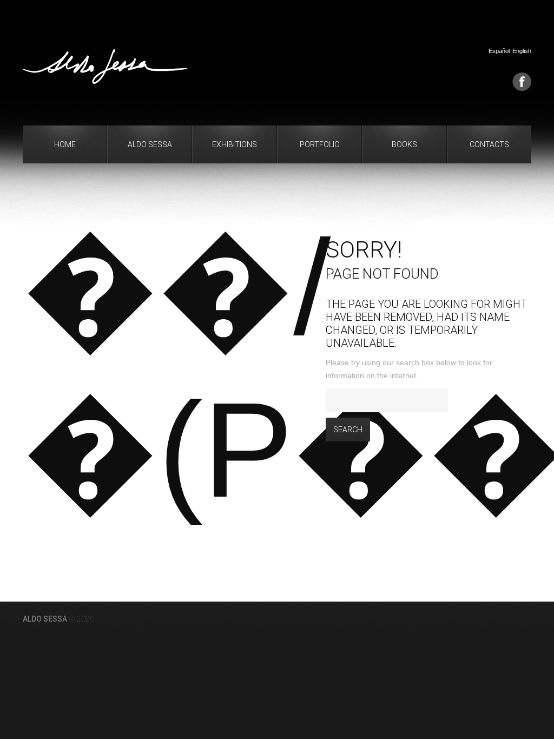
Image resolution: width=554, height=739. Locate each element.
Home (65, 144)
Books (404, 144)
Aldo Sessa (150, 144)
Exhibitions (234, 144)
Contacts (489, 144)
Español (499, 51)
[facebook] (521, 81)
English (521, 51)
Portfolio (320, 144)
